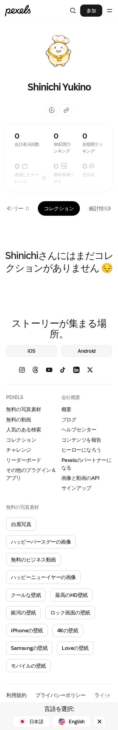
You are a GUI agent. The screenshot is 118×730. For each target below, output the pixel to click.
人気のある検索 (23, 429)
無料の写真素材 (23, 409)
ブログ (69, 419)
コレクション (59, 208)
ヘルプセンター (79, 429)
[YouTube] (52, 372)
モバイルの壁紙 (28, 665)
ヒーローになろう (81, 449)
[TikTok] (66, 372)
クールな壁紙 (26, 594)
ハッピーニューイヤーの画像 (43, 577)
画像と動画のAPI (80, 477)
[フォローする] (52, 110)
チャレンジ (18, 449)
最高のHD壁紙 (71, 594)
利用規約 (16, 695)
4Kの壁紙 (67, 630)
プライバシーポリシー (60, 695)
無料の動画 (18, 419)
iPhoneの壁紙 (27, 630)
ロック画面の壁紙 (70, 612)
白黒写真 (21, 524)
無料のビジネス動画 (33, 559)
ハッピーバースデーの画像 (41, 541)
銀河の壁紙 (23, 612)
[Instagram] (25, 372)
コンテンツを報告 (81, 439)
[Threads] (38, 372)
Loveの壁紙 (75, 647)
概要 (66, 409)
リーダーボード (23, 460)
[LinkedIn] (79, 372)
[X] (93, 372)
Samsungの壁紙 (29, 647)
